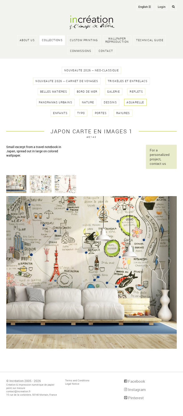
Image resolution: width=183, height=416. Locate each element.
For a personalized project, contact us (160, 157)
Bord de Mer (87, 91)
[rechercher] (173, 7)
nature (88, 102)
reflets (136, 91)
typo (81, 113)
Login (162, 7)
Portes (100, 113)
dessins (110, 102)
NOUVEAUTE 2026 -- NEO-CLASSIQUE (91, 70)
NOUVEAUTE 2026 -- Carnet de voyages (66, 81)
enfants (60, 113)
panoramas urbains (55, 102)
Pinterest (135, 397)
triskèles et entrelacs (128, 81)
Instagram (136, 389)
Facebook (136, 381)
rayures (123, 113)
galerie (113, 91)
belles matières (53, 91)
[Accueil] (91, 23)
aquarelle (135, 102)
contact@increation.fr (18, 391)
